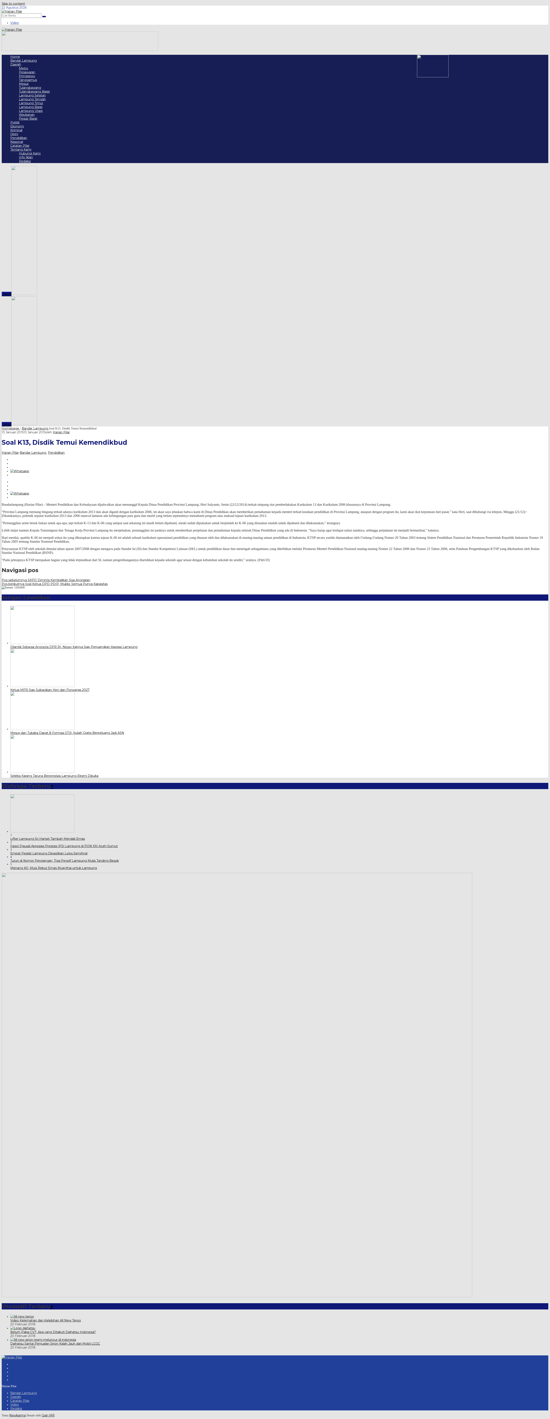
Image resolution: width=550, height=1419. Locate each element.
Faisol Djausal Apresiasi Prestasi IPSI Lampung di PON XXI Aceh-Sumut (64, 846)
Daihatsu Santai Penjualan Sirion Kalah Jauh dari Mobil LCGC (55, 1344)
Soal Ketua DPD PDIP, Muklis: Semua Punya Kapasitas (55, 584)
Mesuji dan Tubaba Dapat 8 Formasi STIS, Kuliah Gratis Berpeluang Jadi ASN (67, 733)
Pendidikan (56, 453)
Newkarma (17, 1415)
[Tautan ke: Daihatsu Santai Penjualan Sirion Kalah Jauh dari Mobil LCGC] (43, 1340)
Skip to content (13, 4)
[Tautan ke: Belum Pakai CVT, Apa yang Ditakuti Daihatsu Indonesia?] (22, 1328)
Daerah (15, 1397)
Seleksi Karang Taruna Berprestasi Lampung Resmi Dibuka (54, 776)
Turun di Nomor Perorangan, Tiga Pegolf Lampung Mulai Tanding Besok (64, 861)
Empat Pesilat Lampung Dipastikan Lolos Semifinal (48, 853)
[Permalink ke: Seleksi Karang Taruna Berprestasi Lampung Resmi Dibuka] (42, 772)
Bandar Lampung (33, 453)
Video (14, 1405)
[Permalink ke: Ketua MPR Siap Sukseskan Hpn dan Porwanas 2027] (42, 686)
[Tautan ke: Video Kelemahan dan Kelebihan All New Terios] (22, 1316)
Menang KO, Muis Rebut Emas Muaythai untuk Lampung (53, 868)
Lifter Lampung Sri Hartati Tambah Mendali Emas (47, 839)
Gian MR (48, 1415)
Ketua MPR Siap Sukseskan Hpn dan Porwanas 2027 (50, 690)
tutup (6, 294)
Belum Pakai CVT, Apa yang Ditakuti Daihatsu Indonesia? (53, 1332)
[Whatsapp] (19, 471)
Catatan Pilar (19, 1401)
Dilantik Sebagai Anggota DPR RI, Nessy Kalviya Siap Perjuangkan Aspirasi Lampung (74, 647)
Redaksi (16, 1408)
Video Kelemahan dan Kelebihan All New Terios (45, 1320)
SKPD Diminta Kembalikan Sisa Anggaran (46, 580)
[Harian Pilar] (12, 11)
